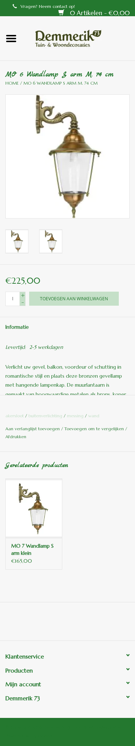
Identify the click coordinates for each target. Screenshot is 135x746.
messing (75, 415)
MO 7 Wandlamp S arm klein (32, 549)
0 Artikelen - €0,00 (99, 13)
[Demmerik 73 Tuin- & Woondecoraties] (78, 38)
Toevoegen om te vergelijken (94, 428)
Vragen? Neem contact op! (48, 6)
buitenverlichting (45, 415)
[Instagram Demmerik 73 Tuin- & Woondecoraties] (106, 624)
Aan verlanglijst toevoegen (33, 428)
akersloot (14, 415)
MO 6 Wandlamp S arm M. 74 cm (60, 83)
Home (12, 83)
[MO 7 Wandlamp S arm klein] (33, 508)
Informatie (17, 327)
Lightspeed (42, 735)
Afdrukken (15, 436)
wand (93, 415)
